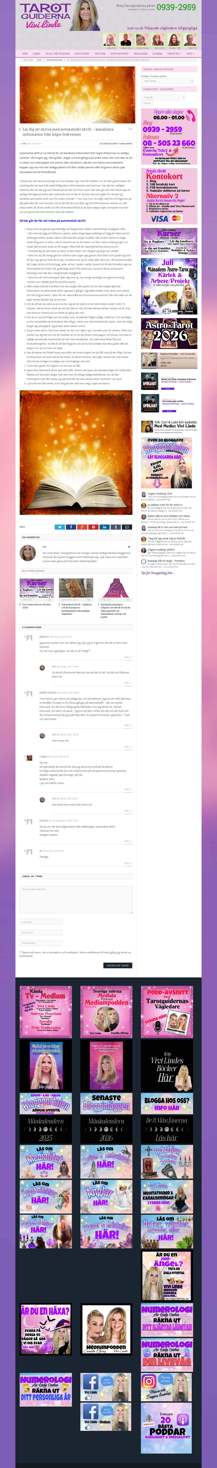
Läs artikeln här (164, 499)
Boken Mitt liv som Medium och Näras (169, 516)
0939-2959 (176, 7)
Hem (24, 53)
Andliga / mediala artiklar (154, 76)
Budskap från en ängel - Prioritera (166, 560)
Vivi (24, 143)
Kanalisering (125, 143)
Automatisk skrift (109, 143)
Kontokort (82, 53)
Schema (157, 53)
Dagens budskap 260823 (161, 549)
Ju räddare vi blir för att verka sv (165, 504)
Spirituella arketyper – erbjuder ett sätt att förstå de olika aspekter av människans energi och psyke (115, 610)
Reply (128, 657)
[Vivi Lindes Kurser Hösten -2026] (37, 590)
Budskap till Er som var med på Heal (167, 527)
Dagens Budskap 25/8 (160, 493)
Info (189, 53)
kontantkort (120, 53)
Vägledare (140, 53)
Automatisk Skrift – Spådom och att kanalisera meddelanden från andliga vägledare (76, 609)
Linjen (36, 53)
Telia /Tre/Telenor (57, 53)
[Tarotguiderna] (61, 15)
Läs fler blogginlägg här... (158, 573)
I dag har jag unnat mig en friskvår (166, 538)
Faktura (100, 53)
